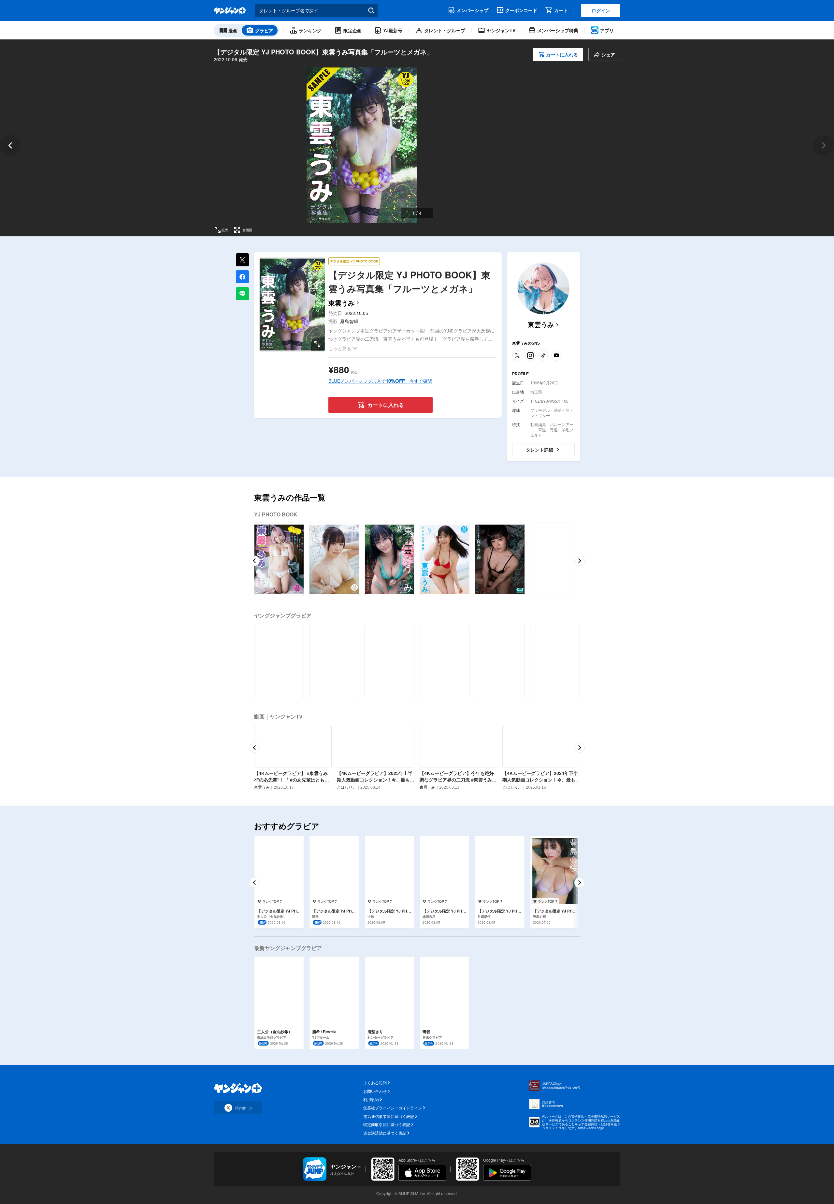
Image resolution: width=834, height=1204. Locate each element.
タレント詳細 (539, 449)
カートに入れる (562, 54)
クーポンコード (521, 10)
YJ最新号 (392, 30)
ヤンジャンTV (501, 30)
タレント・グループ (444, 30)
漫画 (232, 30)
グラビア (264, 30)
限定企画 (352, 30)
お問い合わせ (375, 1091)
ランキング (310, 30)
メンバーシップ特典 (557, 30)
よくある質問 (375, 1083)
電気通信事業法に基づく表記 (388, 1116)
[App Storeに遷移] (422, 1173)
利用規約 (371, 1099)
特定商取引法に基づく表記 (386, 1124)
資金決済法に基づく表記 (384, 1133)
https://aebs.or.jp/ (591, 1128)
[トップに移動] (230, 10)
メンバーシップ (472, 10)
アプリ (607, 30)
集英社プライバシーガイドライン (392, 1108)
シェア (608, 54)
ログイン (601, 10)
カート (561, 10)
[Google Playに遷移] (507, 1173)
